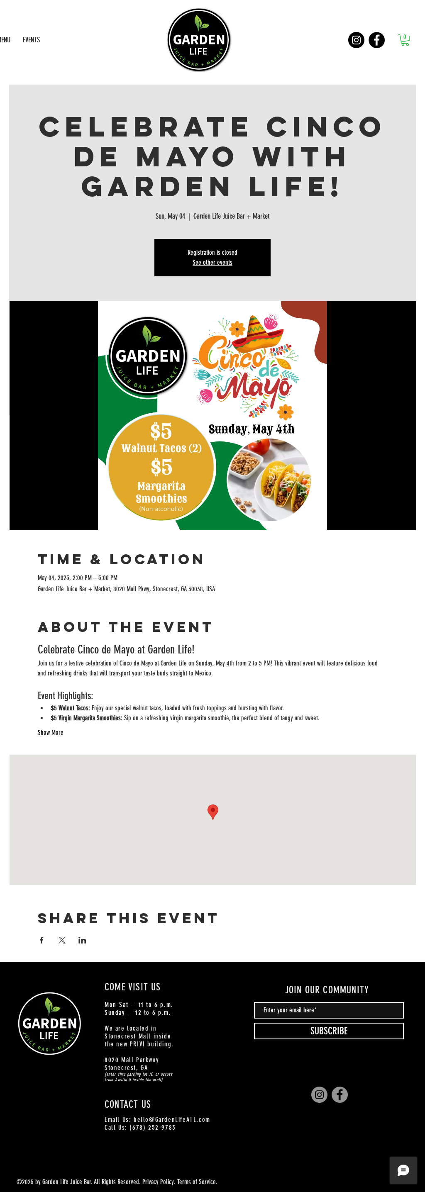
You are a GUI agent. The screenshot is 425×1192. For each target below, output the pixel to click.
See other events (212, 262)
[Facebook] (377, 40)
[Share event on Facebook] (42, 940)
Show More (51, 732)
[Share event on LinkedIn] (82, 940)
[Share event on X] (62, 940)
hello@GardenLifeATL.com (172, 1120)
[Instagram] (356, 40)
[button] (405, 40)
